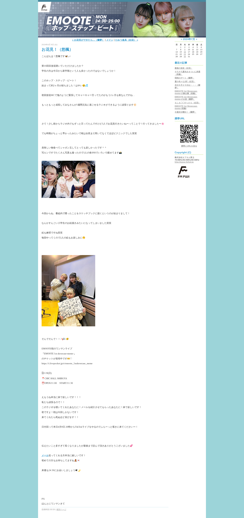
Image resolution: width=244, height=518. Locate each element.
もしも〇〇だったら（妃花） (187, 103)
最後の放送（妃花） (183, 68)
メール (45, 455)
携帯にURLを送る (189, 146)
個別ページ (61, 509)
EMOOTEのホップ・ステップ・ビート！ (122, 13)
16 (185, 52)
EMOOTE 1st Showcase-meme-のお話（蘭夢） (186, 98)
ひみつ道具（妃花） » (126, 40)
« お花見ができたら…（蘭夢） (88, 40)
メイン (109, 40)
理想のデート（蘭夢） (184, 78)
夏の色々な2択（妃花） (185, 81)
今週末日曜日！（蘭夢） (185, 112)
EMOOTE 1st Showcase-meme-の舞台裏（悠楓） (186, 92)
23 (185, 54)
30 (185, 57)
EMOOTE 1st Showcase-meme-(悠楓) (186, 107)
